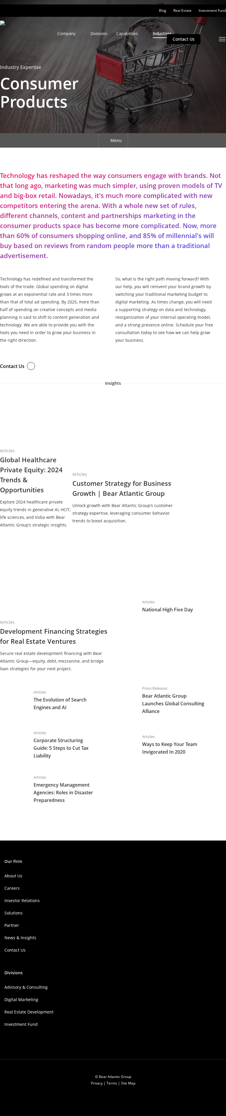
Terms (112, 1083)
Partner (11, 925)
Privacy (97, 1083)
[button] (222, 39)
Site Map (128, 1083)
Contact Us (15, 950)
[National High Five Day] (163, 606)
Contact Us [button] (12, 366)
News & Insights (20, 937)
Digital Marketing (21, 999)
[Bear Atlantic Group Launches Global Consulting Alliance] (163, 700)
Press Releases (154, 688)
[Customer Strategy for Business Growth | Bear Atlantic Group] (126, 458)
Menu (116, 140)
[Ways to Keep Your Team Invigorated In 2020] (163, 745)
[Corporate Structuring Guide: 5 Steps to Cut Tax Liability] (54, 745)
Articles (7, 450)
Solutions (13, 913)
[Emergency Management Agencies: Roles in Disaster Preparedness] (54, 789)
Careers (12, 888)
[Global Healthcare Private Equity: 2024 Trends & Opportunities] (36, 460)
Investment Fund (21, 1024)
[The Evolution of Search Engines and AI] (54, 700)
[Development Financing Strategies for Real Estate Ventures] (54, 607)
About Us (13, 876)
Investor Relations (22, 900)
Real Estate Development (29, 1012)
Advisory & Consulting (26, 987)
